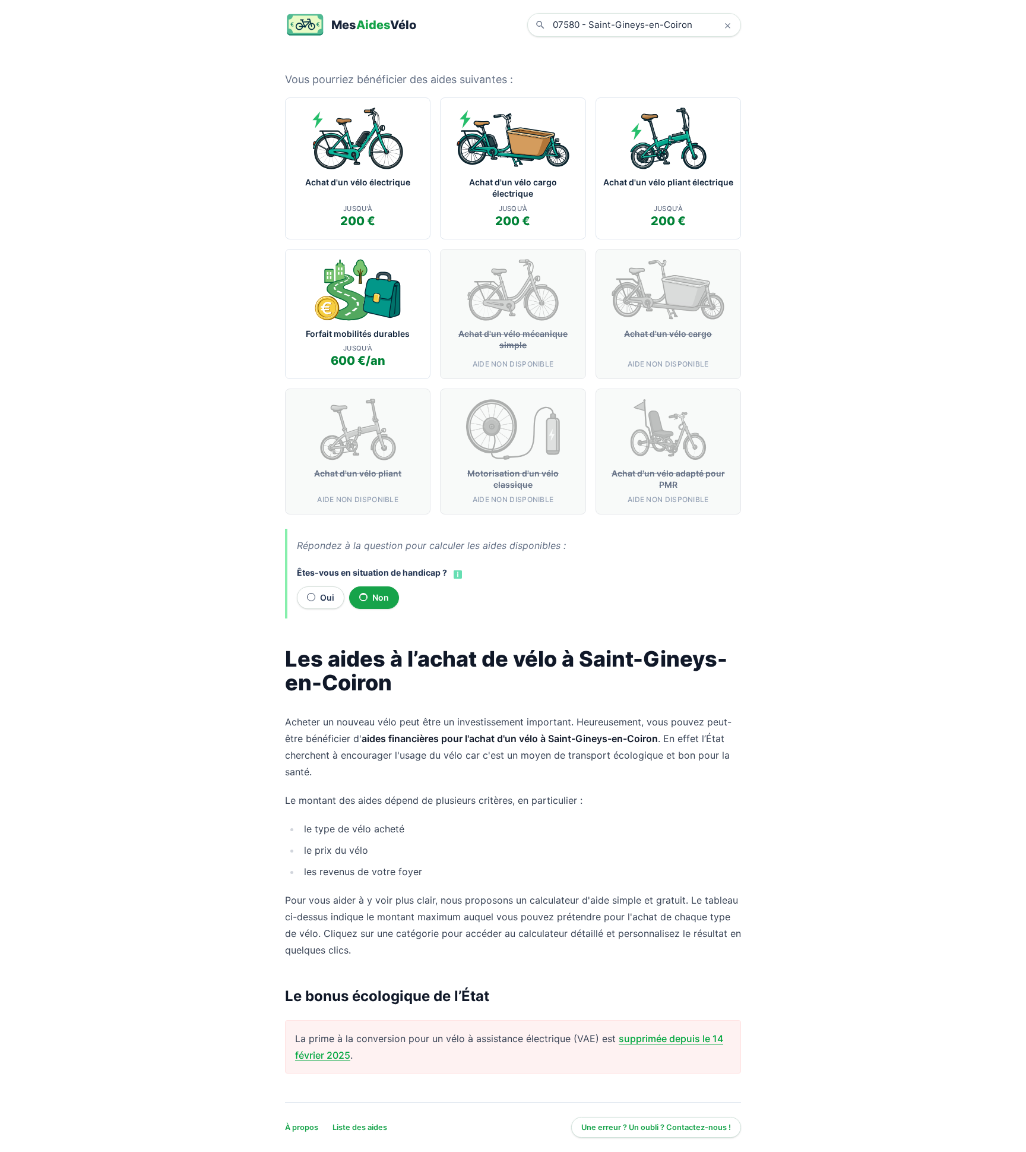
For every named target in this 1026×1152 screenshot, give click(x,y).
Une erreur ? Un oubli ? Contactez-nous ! (656, 1127)
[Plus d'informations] (456, 573)
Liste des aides (359, 1127)
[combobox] (643, 25)
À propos (301, 1127)
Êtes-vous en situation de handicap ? (372, 572)
